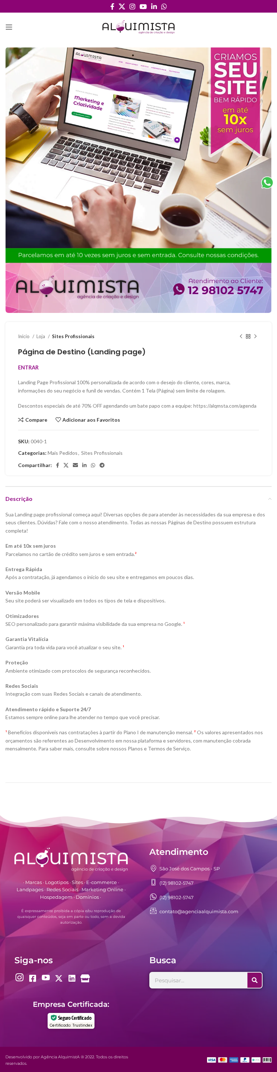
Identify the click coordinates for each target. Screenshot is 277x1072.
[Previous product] (241, 336)
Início (24, 336)
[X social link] (121, 6)
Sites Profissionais (73, 336)
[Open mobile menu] (9, 27)
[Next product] (255, 336)
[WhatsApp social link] (164, 6)
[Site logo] (138, 26)
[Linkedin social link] (154, 6)
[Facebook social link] (112, 6)
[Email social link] (75, 465)
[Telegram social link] (102, 465)
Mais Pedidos (63, 453)
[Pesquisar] (254, 980)
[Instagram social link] (132, 6)
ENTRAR (28, 367)
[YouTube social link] (143, 6)
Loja (41, 336)
